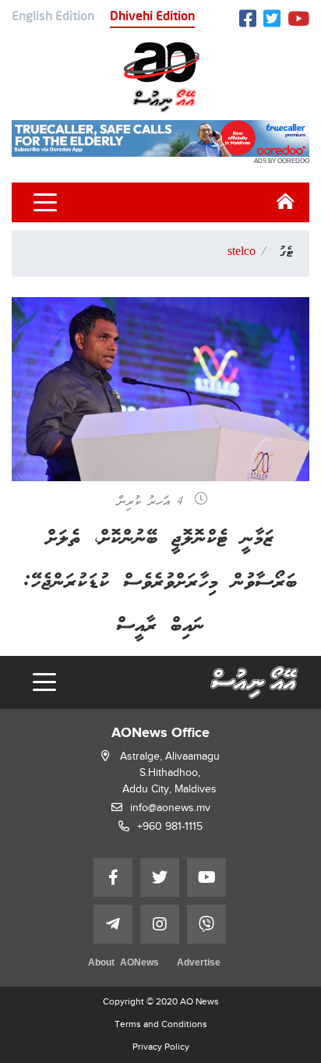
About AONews (123, 963)
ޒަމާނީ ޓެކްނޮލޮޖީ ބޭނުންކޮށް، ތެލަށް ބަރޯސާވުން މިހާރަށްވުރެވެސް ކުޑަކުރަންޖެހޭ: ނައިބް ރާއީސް (160, 583)
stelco (242, 252)
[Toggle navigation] (45, 202)
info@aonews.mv (170, 807)
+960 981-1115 (170, 826)
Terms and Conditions (161, 1024)
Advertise (198, 963)
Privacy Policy (160, 1046)
